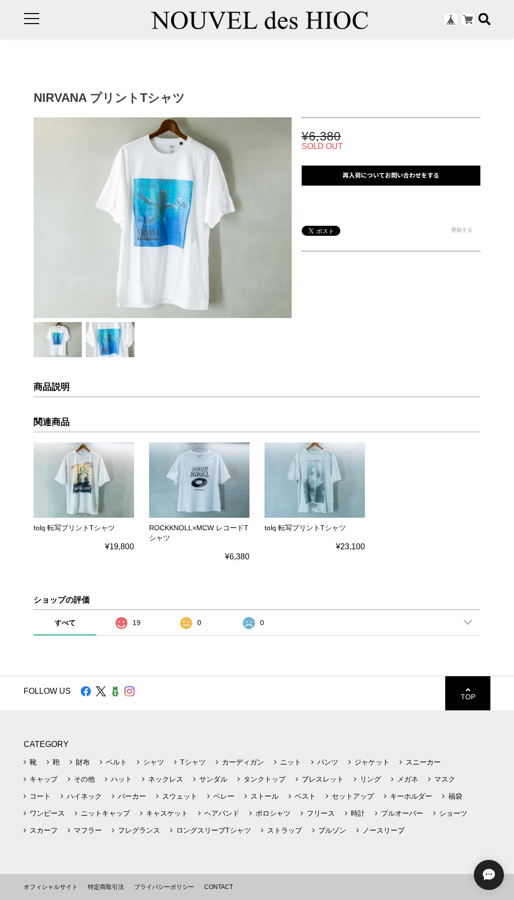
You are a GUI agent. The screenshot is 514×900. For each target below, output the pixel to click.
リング (370, 779)
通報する (462, 230)
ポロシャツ (273, 813)
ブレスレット (323, 779)
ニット (290, 762)
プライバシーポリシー (164, 886)
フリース (321, 813)
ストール (264, 796)
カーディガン (243, 762)
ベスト (305, 796)
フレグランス (139, 830)
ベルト (116, 762)
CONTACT (218, 886)
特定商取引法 (106, 886)
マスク (444, 779)
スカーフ (44, 830)
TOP (468, 697)
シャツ (153, 762)
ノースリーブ (383, 830)
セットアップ (353, 796)
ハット (121, 779)
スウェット (179, 796)
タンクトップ (264, 779)
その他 (84, 779)
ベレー (223, 796)
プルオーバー (402, 813)
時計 (358, 813)
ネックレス (165, 779)
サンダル (213, 779)
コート (40, 796)
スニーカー (423, 762)
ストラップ (284, 830)
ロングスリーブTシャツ (213, 830)
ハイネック (84, 796)
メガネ (407, 779)
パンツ (327, 762)
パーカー (132, 796)
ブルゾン (332, 830)
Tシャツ (193, 762)
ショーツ (453, 813)
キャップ (44, 779)
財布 (83, 762)
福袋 (455, 796)
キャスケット (167, 813)
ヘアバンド (221, 813)
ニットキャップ (105, 813)
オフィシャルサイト (51, 886)
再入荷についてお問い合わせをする (391, 175)
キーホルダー (411, 796)
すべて (65, 623)
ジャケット (372, 762)
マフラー (88, 830)
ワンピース (47, 813)
